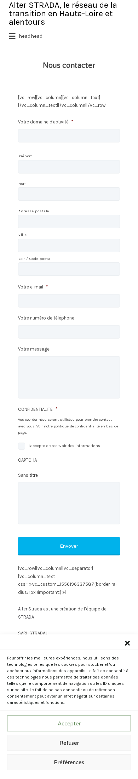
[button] (127, 643)
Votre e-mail (33, 287)
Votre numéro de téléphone (46, 318)
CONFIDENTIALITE (37, 409)
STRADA (26, 617)
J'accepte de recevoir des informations (64, 446)
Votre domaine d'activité (45, 121)
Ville (22, 234)
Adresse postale (33, 211)
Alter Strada (30, 608)
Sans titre (28, 475)
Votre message (34, 349)
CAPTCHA (27, 460)
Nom (22, 183)
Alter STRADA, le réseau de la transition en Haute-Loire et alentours (63, 13)
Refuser (69, 743)
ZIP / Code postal (35, 258)
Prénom (25, 156)
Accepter (69, 723)
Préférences (69, 762)
